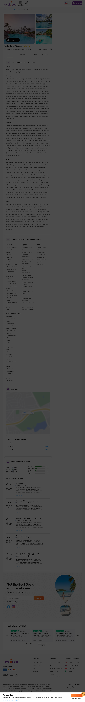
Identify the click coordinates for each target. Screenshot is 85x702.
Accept (76, 695)
